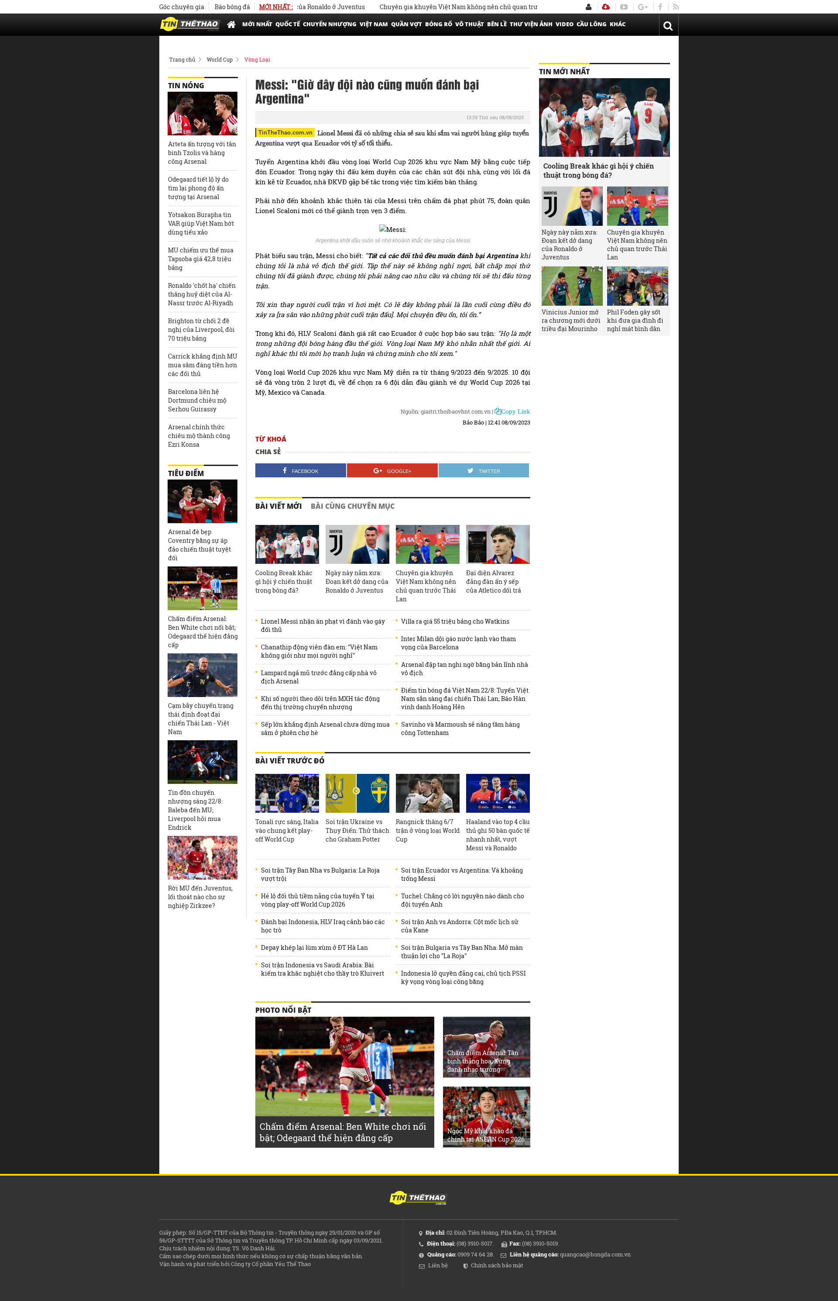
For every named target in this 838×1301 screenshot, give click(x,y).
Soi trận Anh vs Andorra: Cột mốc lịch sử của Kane (460, 926)
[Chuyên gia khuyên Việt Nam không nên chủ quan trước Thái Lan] (428, 544)
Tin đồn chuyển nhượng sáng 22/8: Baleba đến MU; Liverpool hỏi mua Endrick (195, 810)
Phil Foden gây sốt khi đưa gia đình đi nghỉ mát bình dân (635, 320)
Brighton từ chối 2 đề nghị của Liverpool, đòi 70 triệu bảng (201, 329)
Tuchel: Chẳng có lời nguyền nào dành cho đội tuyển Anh (462, 900)
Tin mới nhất (564, 71)
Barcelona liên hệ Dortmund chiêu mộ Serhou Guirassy (197, 400)
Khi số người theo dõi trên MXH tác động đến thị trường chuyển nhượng (320, 702)
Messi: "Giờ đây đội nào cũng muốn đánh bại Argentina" (367, 91)
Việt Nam (374, 24)
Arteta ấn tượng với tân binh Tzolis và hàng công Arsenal (202, 153)
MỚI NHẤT (257, 24)
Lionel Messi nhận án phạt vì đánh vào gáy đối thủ (323, 625)
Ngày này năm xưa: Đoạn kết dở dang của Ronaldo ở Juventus (357, 581)
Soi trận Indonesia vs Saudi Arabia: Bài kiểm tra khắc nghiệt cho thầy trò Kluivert (322, 969)
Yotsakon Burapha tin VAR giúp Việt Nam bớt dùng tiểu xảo (201, 223)
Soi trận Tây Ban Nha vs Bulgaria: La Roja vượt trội (320, 874)
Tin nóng (186, 85)
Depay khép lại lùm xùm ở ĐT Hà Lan (314, 947)
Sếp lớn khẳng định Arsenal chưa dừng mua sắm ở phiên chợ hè (325, 728)
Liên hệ (438, 1265)
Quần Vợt (406, 24)
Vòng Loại (257, 59)
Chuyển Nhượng (330, 24)
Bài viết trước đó (290, 761)
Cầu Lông (592, 24)
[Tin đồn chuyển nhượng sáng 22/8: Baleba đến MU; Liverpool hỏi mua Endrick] (202, 762)
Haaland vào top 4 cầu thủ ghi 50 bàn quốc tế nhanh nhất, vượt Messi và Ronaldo (498, 835)
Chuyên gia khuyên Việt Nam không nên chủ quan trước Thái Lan (448, 7)
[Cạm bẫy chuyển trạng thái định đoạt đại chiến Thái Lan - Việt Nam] (202, 675)
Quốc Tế (287, 24)
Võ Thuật (469, 24)
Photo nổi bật (283, 1010)
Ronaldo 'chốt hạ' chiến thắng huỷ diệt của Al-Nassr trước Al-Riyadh (202, 294)
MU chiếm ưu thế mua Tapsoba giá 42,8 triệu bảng (201, 259)
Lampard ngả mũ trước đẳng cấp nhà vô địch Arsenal (319, 677)
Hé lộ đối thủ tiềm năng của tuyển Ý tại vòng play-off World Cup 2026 (317, 900)
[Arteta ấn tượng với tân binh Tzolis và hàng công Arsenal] (202, 113)
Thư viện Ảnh (531, 24)
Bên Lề (497, 24)
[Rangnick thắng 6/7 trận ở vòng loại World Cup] (428, 793)
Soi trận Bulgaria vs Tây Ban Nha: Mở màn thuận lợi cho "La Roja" (462, 951)
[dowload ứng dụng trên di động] (606, 7)
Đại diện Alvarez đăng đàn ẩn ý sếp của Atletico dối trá (493, 581)
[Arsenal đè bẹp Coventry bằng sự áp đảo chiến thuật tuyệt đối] (202, 501)
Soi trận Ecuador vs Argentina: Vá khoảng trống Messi (462, 874)
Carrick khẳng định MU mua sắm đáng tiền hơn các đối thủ (202, 365)
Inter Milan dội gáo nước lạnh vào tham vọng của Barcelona (458, 643)
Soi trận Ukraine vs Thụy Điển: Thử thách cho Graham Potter (357, 830)
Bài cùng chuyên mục (353, 506)
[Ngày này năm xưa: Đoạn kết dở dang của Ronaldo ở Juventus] (357, 544)
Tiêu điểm (186, 473)
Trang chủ (182, 59)
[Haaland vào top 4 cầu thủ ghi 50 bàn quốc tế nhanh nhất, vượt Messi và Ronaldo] (498, 793)
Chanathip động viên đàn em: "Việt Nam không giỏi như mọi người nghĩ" (319, 651)
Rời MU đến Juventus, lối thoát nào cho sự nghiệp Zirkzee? (200, 897)
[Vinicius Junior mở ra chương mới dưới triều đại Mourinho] (572, 286)
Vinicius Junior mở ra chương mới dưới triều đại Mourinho (571, 320)
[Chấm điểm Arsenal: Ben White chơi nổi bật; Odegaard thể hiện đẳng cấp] (202, 588)
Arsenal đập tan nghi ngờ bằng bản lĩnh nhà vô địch (464, 668)
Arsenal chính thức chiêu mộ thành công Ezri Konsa (199, 436)
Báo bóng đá (232, 7)
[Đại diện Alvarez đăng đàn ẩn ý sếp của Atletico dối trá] (498, 544)
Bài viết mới (278, 506)
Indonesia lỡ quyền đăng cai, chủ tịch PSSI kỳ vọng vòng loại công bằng (463, 977)
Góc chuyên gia (181, 7)
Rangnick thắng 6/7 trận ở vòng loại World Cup (428, 830)
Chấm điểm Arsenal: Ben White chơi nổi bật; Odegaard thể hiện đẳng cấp (203, 631)
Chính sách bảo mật (497, 1265)
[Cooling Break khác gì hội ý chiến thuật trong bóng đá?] (287, 544)
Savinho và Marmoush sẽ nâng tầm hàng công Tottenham (460, 728)
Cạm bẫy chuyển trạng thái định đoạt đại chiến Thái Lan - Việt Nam (201, 718)
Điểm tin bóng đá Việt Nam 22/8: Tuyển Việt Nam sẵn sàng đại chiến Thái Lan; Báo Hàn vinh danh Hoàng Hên (465, 698)
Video (565, 24)
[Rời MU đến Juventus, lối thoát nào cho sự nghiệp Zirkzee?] (202, 858)
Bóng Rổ (438, 24)
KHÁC (617, 24)
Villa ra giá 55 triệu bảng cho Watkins (455, 621)
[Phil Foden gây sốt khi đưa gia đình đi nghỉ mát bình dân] (637, 286)
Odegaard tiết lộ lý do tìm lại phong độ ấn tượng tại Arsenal (198, 188)
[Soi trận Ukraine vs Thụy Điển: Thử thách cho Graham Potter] (357, 793)
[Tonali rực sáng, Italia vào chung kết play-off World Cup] (287, 793)
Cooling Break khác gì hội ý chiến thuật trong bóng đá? (284, 581)
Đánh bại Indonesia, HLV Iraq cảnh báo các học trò (323, 926)
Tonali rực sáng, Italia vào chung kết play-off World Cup (287, 830)
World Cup (220, 59)
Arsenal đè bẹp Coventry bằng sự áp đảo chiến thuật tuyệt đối (199, 545)
